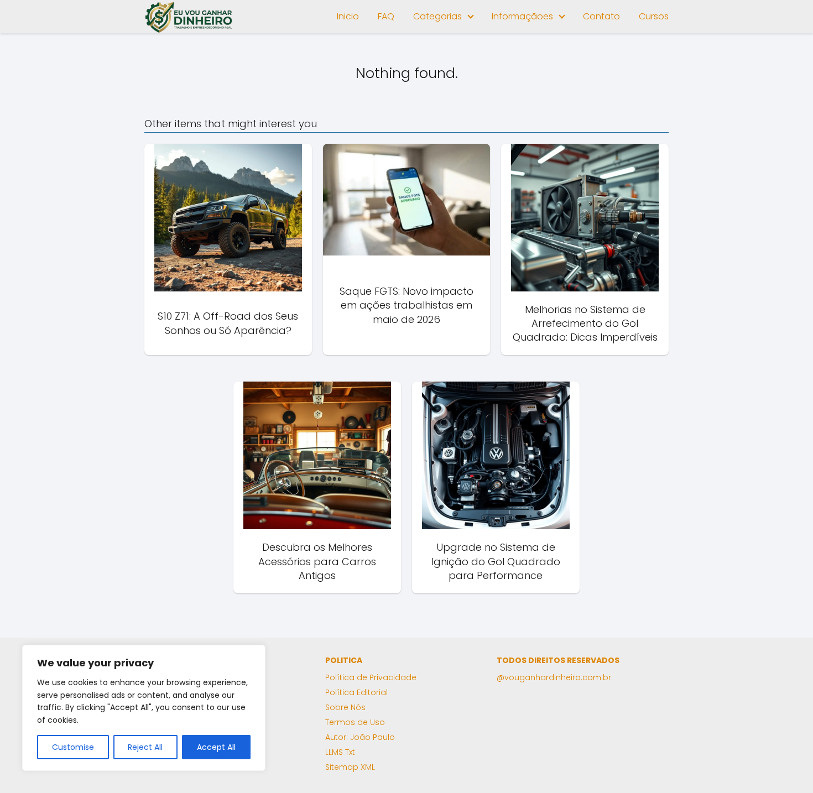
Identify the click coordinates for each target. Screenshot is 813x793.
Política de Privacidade (370, 677)
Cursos (654, 16)
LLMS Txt (340, 752)
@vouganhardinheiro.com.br (554, 677)
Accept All (216, 747)
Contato (601, 16)
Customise (73, 747)
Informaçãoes (522, 16)
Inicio (348, 16)
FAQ (386, 16)
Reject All (145, 747)
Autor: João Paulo (360, 737)
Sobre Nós (345, 707)
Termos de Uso (355, 722)
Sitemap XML (350, 767)
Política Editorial (356, 692)
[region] (143, 708)
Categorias (437, 16)
